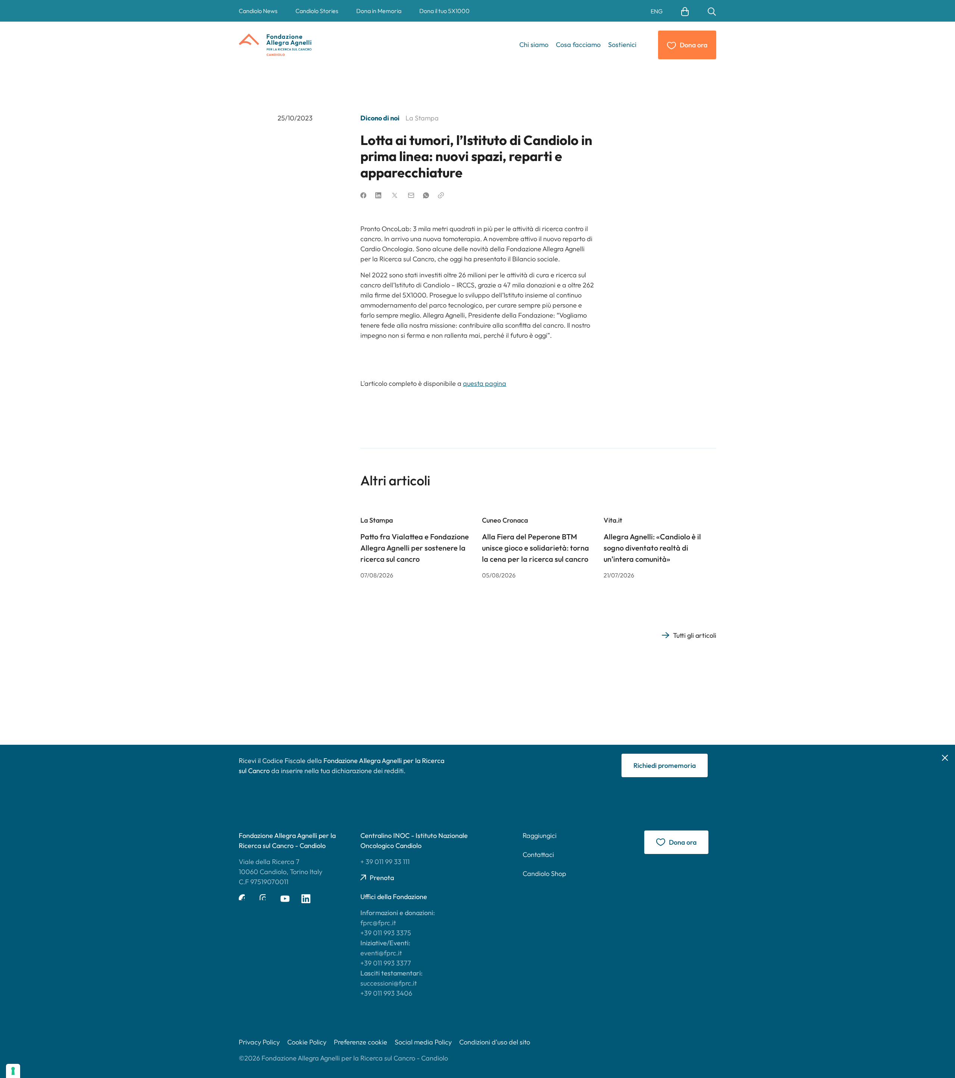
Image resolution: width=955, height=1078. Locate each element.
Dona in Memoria (378, 11)
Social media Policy (423, 1042)
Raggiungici (540, 835)
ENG (657, 11)
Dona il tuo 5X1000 (444, 11)
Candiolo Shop (544, 873)
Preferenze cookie (360, 1042)
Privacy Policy (259, 1042)
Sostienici (622, 44)
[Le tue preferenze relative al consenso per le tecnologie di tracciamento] (13, 1071)
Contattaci (538, 854)
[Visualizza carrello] (684, 11)
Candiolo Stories (316, 11)
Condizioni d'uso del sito (494, 1042)
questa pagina (484, 383)
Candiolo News (258, 11)
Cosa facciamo (578, 44)
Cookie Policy (306, 1042)
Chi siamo (533, 44)
